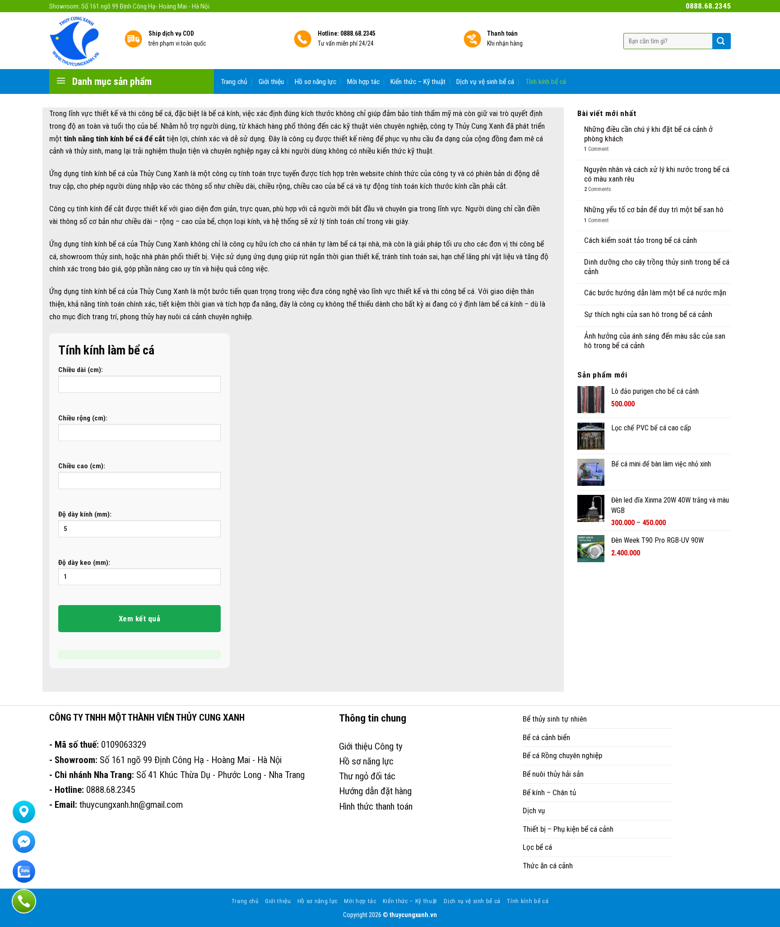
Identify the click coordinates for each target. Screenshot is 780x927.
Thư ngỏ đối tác (367, 776)
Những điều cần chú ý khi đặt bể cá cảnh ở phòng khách (648, 134)
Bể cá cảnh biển (546, 737)
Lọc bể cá (537, 847)
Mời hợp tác (363, 81)
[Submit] (720, 41)
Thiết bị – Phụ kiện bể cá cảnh (568, 829)
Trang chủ (234, 81)
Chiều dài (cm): (80, 370)
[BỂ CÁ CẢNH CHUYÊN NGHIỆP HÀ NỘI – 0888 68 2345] (80, 40)
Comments (597, 189)
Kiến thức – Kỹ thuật (418, 81)
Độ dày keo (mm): (84, 563)
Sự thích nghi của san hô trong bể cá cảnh (648, 314)
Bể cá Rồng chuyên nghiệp (562, 755)
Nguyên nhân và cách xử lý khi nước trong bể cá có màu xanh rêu (656, 174)
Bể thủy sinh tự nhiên (555, 718)
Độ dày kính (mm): (84, 514)
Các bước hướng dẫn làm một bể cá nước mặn (655, 292)
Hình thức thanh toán (376, 806)
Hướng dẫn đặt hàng (375, 791)
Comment (596, 149)
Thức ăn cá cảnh (548, 865)
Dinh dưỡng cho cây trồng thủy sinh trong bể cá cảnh (656, 266)
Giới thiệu (271, 81)
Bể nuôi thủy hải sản (553, 773)
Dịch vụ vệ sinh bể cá (485, 81)
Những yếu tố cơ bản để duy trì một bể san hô (654, 209)
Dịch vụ (534, 810)
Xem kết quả (140, 618)
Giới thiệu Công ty (371, 746)
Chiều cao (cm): (81, 466)
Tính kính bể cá (545, 81)
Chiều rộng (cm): (82, 418)
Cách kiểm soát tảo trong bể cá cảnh (640, 240)
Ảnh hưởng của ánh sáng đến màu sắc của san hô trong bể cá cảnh (654, 340)
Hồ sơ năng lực (315, 81)
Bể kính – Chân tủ (549, 792)
